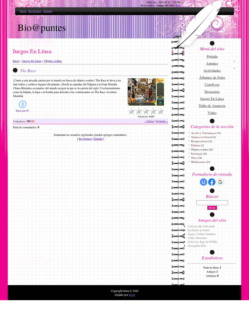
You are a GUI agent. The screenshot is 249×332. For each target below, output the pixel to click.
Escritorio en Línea (198, 230)
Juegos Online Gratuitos (202, 234)
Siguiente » (162, 121)
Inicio (23, 11)
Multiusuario (198, 162)
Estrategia (196, 153)
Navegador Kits (197, 245)
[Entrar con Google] (220, 182)
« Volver (149, 121)
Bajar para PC (22, 110)
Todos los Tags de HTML (202, 242)
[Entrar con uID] (203, 182)
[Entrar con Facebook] (211, 182)
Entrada (47, 11)
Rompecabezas (199, 141)
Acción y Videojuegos (203, 133)
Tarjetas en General (202, 137)
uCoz (132, 295)
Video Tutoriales (197, 238)
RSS (178, 5)
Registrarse (34, 11)
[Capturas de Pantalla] (146, 92)
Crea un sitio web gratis (201, 226)
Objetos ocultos (53, 61)
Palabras (195, 145)
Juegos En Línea (31, 61)
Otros (194, 157)
